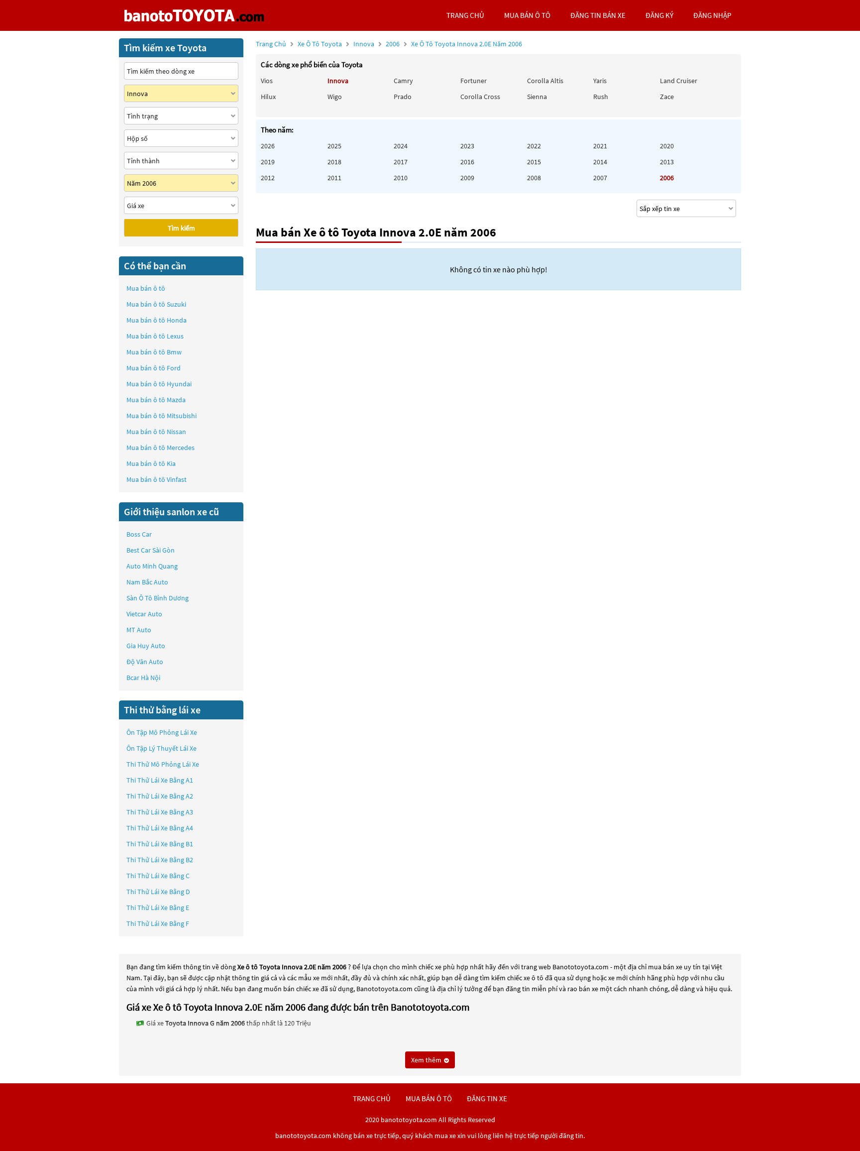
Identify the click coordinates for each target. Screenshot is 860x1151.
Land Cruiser (678, 80)
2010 (401, 177)
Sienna (537, 96)
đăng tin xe (487, 1098)
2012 (268, 177)
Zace (667, 96)
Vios (267, 80)
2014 (600, 161)
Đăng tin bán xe (598, 15)
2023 (467, 145)
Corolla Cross (480, 96)
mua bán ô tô (527, 15)
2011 (334, 177)
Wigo (334, 96)
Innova (364, 43)
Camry (403, 80)
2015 (534, 161)
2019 (268, 161)
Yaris (600, 80)
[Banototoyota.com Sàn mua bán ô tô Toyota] (194, 15)
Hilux (268, 96)
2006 (454, 43)
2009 (467, 177)
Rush (600, 96)
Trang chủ (271, 43)
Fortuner (473, 80)
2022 (534, 145)
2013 (667, 161)
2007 (600, 177)
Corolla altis (545, 80)
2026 (268, 145)
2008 (534, 177)
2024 (401, 145)
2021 (600, 145)
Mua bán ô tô (145, 288)
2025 (334, 145)
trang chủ (465, 15)
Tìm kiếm (181, 228)
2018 (334, 161)
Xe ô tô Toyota (320, 43)
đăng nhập (712, 15)
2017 (401, 161)
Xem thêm (427, 1059)
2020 (667, 145)
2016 (467, 161)
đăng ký (659, 15)
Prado (403, 96)
